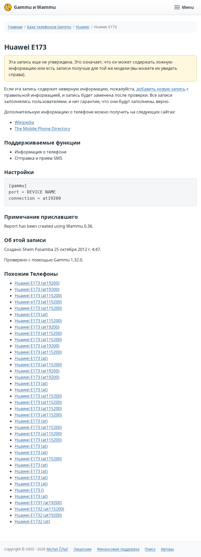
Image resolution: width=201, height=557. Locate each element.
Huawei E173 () (29, 490)
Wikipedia (24, 122)
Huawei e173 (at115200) (38, 302)
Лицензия (83, 549)
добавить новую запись (161, 89)
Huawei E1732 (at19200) (38, 515)
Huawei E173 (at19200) (37, 283)
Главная (15, 26)
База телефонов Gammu (49, 26)
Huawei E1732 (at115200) (39, 509)
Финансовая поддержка (118, 549)
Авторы (167, 549)
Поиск (150, 549)
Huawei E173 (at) (31, 314)
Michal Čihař (57, 549)
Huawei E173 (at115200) (38, 295)
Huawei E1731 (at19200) (38, 503)
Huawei (82, 26)
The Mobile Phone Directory (42, 128)
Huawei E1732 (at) (32, 521)
